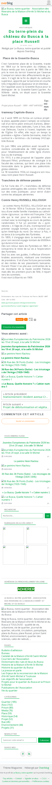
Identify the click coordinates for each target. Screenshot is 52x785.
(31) (7, 727)
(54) (9, 716)
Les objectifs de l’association (16, 679)
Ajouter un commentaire (25, 421)
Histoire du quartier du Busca (17, 667)
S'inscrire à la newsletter (14, 327)
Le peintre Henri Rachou (26, 461)
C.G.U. (44, 778)
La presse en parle (11, 670)
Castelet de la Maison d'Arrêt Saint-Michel (24, 656)
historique (26, 27)
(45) (5, 722)
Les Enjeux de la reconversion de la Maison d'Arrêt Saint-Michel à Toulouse (24, 675)
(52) (7, 719)
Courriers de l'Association (15, 659)
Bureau (5, 653)
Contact (18, 778)
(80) (7, 707)
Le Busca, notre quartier (23, 773)
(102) (7, 704)
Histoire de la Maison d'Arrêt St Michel (22, 664)
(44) (12, 724)
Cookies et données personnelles (15, 781)
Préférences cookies (40, 781)
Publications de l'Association (16, 687)
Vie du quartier (9, 690)
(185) (9, 701)
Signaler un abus (32, 778)
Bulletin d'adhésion (11, 650)
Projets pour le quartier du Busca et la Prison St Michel (25, 683)
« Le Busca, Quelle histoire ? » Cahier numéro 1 (26, 492)
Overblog (44, 767)
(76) (7, 710)
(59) (6, 713)
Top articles (7, 778)
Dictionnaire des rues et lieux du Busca (22, 661)
